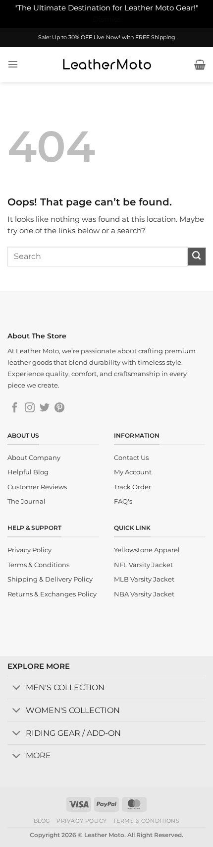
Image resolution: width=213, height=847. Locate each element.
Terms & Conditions (146, 820)
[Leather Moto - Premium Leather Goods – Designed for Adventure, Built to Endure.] (106, 64)
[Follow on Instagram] (30, 408)
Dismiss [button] (107, 19)
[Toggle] (16, 688)
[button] (12, 64)
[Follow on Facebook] (15, 408)
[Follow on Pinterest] (59, 408)
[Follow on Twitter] (45, 408)
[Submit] (197, 256)
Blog (42, 820)
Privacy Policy (81, 820)
